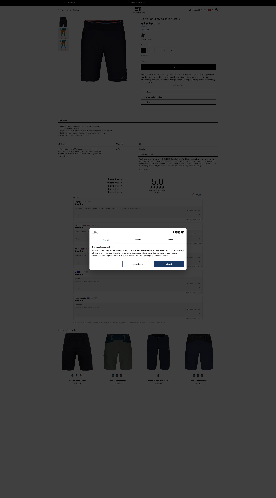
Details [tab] (138, 239)
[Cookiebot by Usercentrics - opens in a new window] (174, 232)
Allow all (169, 264)
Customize (136, 264)
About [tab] (170, 239)
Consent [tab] (105, 240)
